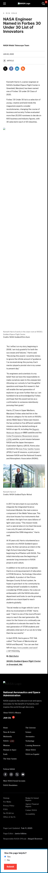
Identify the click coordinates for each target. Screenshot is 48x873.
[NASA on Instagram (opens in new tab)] (11, 774)
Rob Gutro (14, 656)
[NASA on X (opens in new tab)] (17, 774)
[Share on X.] (5, 68)
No (8, 860)
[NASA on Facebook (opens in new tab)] (5, 774)
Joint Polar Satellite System (29, 449)
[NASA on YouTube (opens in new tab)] (23, 774)
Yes (9, 856)
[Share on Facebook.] (11, 68)
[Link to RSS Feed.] (23, 68)
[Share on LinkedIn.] (17, 68)
